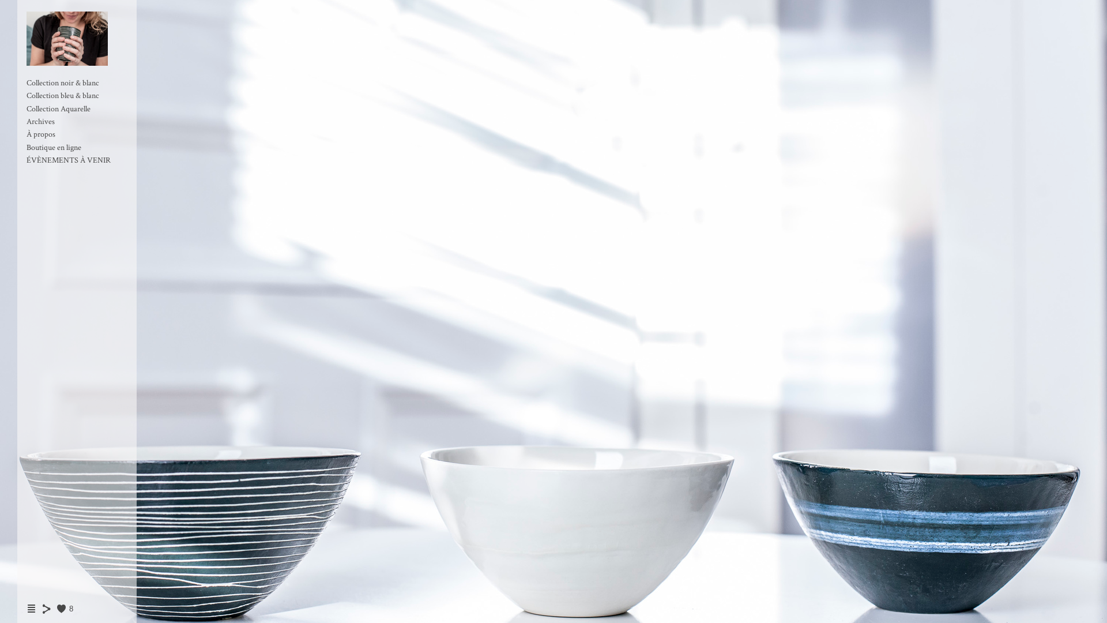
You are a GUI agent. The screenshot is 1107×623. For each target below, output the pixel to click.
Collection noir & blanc (63, 83)
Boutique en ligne (54, 147)
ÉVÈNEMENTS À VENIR (69, 160)
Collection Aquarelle (59, 109)
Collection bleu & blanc (63, 96)
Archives (41, 122)
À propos (41, 134)
